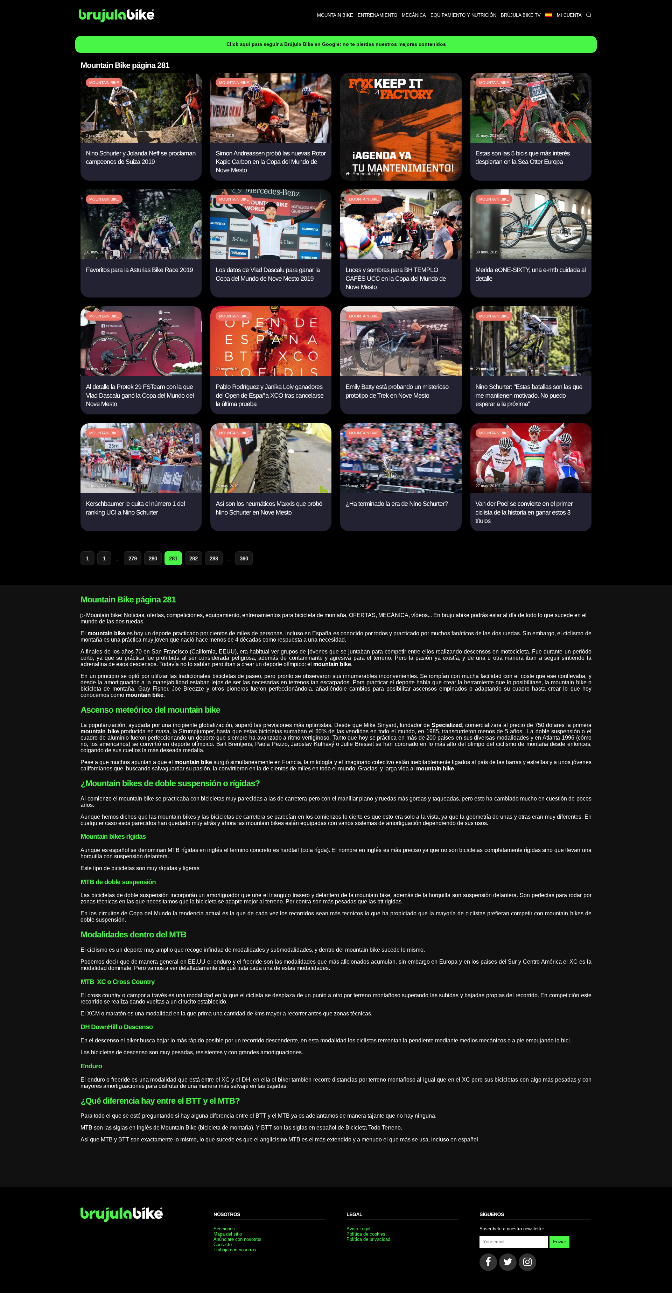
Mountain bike (335, 15)
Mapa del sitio (228, 1234)
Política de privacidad (368, 1239)
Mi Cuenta (569, 15)
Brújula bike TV (521, 15)
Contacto (223, 1244)
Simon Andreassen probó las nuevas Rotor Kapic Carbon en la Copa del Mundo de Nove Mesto (271, 162)
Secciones (224, 1228)
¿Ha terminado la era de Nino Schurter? (396, 503)
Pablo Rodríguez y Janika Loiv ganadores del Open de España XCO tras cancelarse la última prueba (269, 395)
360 (244, 558)
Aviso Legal (358, 1228)
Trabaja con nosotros (235, 1249)
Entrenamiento (377, 15)
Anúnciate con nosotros (237, 1239)
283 (214, 558)
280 (153, 558)
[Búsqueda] (588, 15)
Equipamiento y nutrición (463, 15)
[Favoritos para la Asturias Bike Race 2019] (141, 257)
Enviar (559, 1241)
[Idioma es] (548, 15)
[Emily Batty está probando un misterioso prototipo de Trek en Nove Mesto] (400, 374)
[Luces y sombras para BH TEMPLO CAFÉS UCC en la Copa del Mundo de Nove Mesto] (400, 257)
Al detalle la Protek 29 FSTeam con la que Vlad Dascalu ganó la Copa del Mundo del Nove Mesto (140, 395)
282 (193, 558)
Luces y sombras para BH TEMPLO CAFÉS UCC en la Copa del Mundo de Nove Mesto (395, 278)
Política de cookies (365, 1234)
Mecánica (414, 15)
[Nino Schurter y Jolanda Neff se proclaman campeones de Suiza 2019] (141, 141)
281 (173, 558)
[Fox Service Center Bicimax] (400, 127)
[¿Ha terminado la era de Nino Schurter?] (400, 491)
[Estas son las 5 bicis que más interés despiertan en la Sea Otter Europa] (531, 141)
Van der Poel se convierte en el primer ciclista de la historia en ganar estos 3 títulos (524, 512)
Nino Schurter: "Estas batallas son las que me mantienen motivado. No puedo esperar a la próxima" (529, 395)
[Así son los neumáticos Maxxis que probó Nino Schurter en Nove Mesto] (270, 491)
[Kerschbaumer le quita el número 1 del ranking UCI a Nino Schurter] (141, 491)
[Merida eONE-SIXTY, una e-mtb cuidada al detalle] (531, 257)
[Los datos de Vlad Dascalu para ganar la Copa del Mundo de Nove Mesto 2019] (270, 257)
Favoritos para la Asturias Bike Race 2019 (139, 269)
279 (132, 558)
